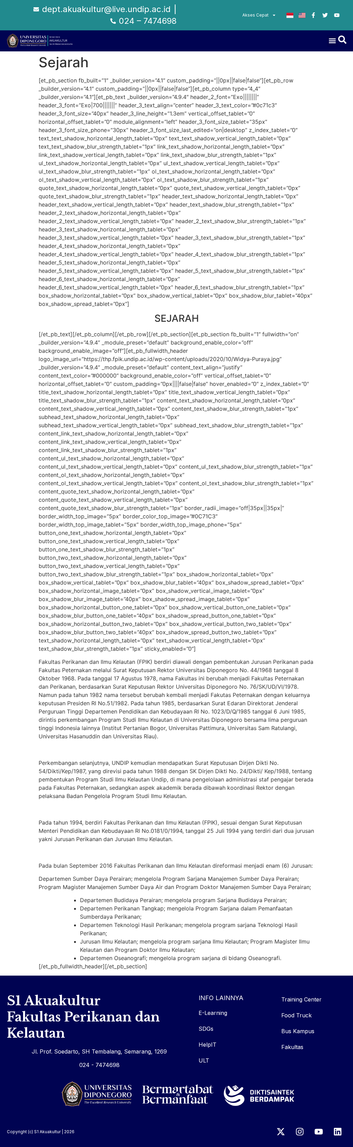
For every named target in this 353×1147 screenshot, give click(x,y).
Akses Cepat (255, 15)
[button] (332, 41)
